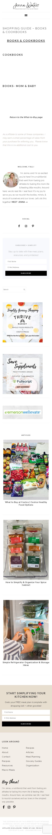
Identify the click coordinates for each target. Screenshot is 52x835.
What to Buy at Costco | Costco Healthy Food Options (26, 503)
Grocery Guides (34, 761)
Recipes (6, 761)
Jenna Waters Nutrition (26, 5)
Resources (7, 765)
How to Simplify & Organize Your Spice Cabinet (26, 583)
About (5, 752)
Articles (29, 752)
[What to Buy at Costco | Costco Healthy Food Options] (26, 499)
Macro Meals (8, 770)
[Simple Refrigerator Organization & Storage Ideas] (26, 659)
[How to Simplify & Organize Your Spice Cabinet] (26, 579)
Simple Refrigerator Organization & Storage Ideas (26, 663)
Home (5, 748)
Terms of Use (29, 828)
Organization (32, 765)
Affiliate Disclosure (12, 828)
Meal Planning (33, 757)
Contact (6, 757)
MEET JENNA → (20, 202)
